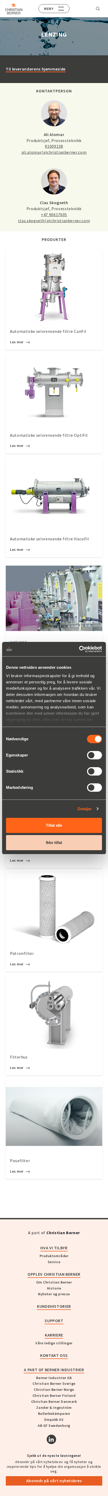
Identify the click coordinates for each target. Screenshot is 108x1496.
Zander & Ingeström (54, 1407)
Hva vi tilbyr (53, 1247)
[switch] (94, 755)
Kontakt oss (54, 1355)
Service (54, 1262)
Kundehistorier (54, 1306)
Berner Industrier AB (54, 1377)
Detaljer (85, 809)
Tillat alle (54, 825)
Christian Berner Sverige (54, 1383)
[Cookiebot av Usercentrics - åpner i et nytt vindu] (79, 649)
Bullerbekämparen (54, 1413)
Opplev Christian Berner (54, 1274)
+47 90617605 (54, 214)
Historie (54, 1288)
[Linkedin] (51, 1439)
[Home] (13, 9)
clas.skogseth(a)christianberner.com (54, 220)
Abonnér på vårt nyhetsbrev (54, 1480)
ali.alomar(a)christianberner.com (54, 152)
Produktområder (54, 1255)
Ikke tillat (54, 842)
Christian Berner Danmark (54, 1401)
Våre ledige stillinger (53, 1343)
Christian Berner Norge (54, 1389)
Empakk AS (53, 1419)
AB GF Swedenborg (54, 1425)
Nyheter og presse (54, 1294)
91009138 (54, 146)
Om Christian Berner (54, 1282)
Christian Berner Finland (54, 1395)
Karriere (54, 1335)
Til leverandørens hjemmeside (36, 69)
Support (54, 1320)
